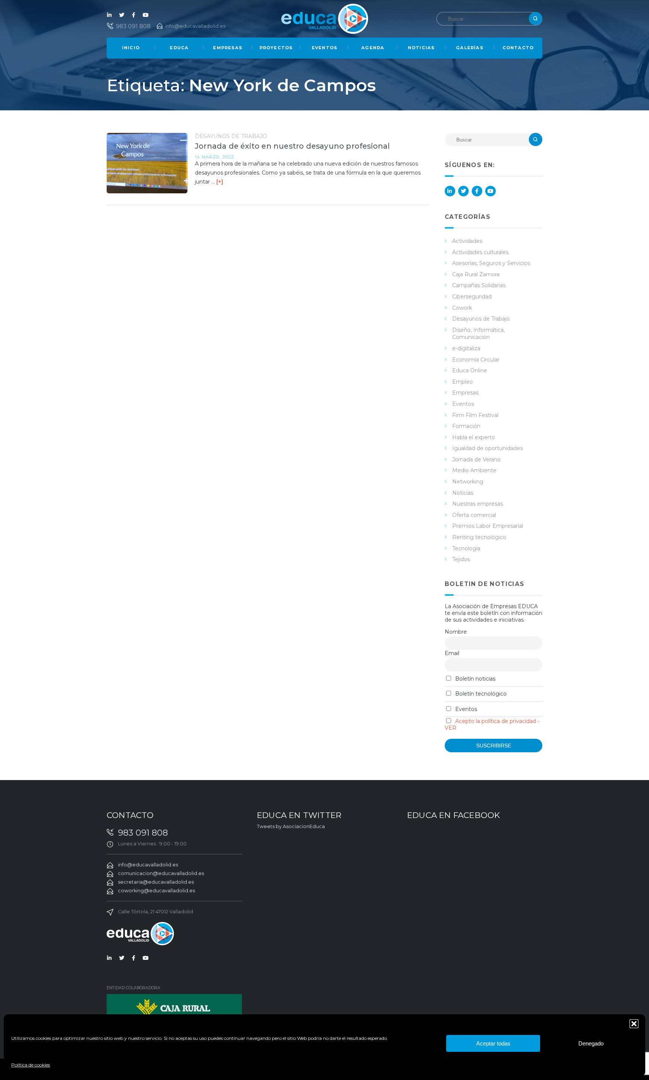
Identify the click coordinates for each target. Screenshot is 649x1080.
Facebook (133, 15)
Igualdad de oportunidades (487, 448)
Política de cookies (30, 1065)
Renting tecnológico (479, 537)
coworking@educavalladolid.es (156, 890)
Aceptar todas (493, 1043)
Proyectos (276, 47)
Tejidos (461, 559)
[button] (634, 1023)
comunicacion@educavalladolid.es (161, 873)
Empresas (227, 47)
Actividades (467, 241)
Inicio (131, 47)
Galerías (469, 47)
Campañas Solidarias (479, 285)
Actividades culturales (480, 252)
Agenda (372, 47)
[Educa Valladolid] (324, 18)
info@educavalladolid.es (195, 26)
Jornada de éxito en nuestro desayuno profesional (292, 146)
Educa (179, 47)
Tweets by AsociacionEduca (291, 826)
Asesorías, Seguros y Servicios (491, 263)
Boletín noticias (474, 678)
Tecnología (466, 548)
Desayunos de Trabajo (231, 136)
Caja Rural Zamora (476, 274)
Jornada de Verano (476, 459)
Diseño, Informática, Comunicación (478, 334)
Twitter (121, 15)
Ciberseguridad (472, 296)
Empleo (462, 381)
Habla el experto (473, 437)
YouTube (145, 15)
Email (452, 653)
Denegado (591, 1043)
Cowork (462, 307)
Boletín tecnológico (480, 693)
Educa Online (469, 370)
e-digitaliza (466, 348)
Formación (466, 426)
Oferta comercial (474, 515)
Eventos (324, 47)
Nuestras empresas (477, 503)
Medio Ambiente (474, 470)
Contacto (518, 47)
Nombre (456, 631)
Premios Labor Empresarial (487, 526)
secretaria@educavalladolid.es (156, 882)
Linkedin (109, 15)
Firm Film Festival (475, 415)
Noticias (421, 47)
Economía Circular (476, 359)
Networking (467, 481)
